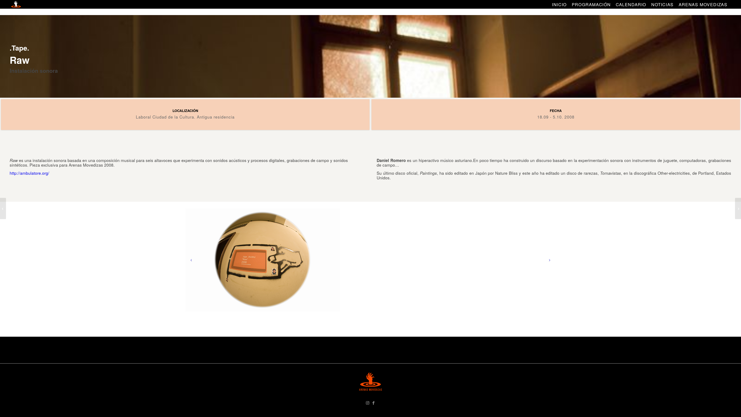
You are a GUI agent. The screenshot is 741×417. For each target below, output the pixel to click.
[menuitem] (559, 4)
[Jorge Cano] (738, 208)
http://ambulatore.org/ (29, 173)
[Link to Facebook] (373, 402)
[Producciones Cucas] (3, 208)
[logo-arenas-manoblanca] (16, 4)
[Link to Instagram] (367, 402)
